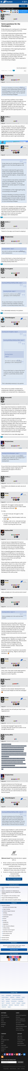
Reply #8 (3, 404)
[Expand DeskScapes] (2, 916)
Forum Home (3, 8)
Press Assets (3, 1045)
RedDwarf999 (9, 530)
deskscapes (8, 999)
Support (19, 1033)
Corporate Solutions (5, 1017)
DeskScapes (3, 1022)
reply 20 (21, 812)
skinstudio (8, 1003)
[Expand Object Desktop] (2, 909)
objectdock (12, 997)
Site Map (23, 1068)
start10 (3, 1001)
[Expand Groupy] (2, 920)
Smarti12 (7, 679)
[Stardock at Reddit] (9, 959)
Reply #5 (3, 243)
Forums (2, 1050)
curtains (22, 1005)
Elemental (18, 1017)
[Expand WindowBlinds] (2, 935)
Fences (2, 1020)
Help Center (19, 1036)
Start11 (2, 1019)
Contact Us (3, 1049)
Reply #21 (3, 806)
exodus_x (7, 14)
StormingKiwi (9, 268)
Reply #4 (3, 228)
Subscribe (20, 1062)
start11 (3, 1003)
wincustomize (13, 1001)
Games (17, 1012)
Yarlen (7, 146)
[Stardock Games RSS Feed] (19, 959)
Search (8, 8)
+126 (2, 79)
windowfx (23, 1003)
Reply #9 (3, 448)
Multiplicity (3, 1024)
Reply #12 (3, 539)
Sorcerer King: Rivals (20, 1030)
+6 (2, 18)
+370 (2, 150)
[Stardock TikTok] (14, 959)
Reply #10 (3, 483)
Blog (2, 1038)
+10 (2, 272)
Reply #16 (3, 686)
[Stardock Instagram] (17, 957)
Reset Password (20, 1043)
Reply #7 (3, 326)
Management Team (5, 1039)
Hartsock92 (8, 397)
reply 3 (12, 248)
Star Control (18, 1022)
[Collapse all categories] (27, 905)
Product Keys (20, 1041)
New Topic (23, 5)
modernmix (4, 1007)
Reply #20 (3, 781)
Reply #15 (3, 667)
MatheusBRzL (9, 735)
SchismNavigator (10, 317)
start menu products (16, 995)
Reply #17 (3, 706)
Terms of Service (13, 1068)
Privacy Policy (6, 1068)
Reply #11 (3, 502)
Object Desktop (4, 1015)
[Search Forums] (26, 1)
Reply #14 (3, 606)
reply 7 (17, 453)
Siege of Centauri (19, 1028)
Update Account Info (21, 1045)
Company (3, 1033)
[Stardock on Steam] (20, 957)
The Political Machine (20, 1024)
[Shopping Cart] (25, 1)
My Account (19, 1038)
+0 (2, 738)
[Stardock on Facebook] (10, 957)
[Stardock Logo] (8, 1)
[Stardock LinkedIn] (16, 959)
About (2, 1036)
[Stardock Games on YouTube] (13, 957)
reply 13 (12, 612)
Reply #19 (3, 741)
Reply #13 (3, 589)
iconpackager (20, 1001)
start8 (3, 999)
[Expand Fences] (2, 918)
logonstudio (16, 1005)
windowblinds (8, 995)
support (9, 1007)
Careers (2, 1041)
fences (3, 995)
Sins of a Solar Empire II (20, 1020)
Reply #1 (3, 82)
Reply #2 (3, 123)
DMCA (18, 1068)
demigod (18, 1003)
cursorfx (13, 1003)
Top (26, 82)
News (2, 1043)
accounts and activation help (17, 999)
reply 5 (20, 283)
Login (12, 8)
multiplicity (18, 997)
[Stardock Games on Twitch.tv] (15, 957)
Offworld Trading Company (21, 1026)
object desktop (4, 1005)
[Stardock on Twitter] (8, 957)
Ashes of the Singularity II (21, 1015)
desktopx (8, 1001)
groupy (23, 997)
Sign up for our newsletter (8, 1059)
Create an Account (21, 1039)
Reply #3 (3, 155)
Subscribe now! (14, 949)
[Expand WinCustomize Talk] (2, 933)
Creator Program (4, 1047)
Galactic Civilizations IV (20, 1019)
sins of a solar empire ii (21, 68)
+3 (2, 401)
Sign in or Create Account (14, 879)
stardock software (5, 997)
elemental (11, 1005)
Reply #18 (3, 723)
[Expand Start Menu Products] (2, 931)
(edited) (20, 243)
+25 (2, 534)
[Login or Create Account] (22, 1)
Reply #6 (3, 277)
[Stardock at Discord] (11, 959)
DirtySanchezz (9, 75)
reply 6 (16, 331)
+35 (2, 683)
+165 (2, 321)
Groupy (2, 1026)
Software (3, 1012)
